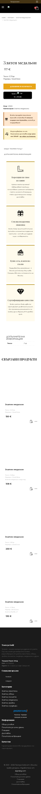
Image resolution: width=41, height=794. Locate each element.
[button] (31, 421)
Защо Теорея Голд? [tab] (13, 149)
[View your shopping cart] (36, 8)
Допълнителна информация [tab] (17, 154)
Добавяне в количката (21, 86)
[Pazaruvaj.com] (20, 711)
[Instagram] (7, 1)
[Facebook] (3, 1)
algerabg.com (20, 771)
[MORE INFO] (36, 421)
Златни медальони (21, 108)
